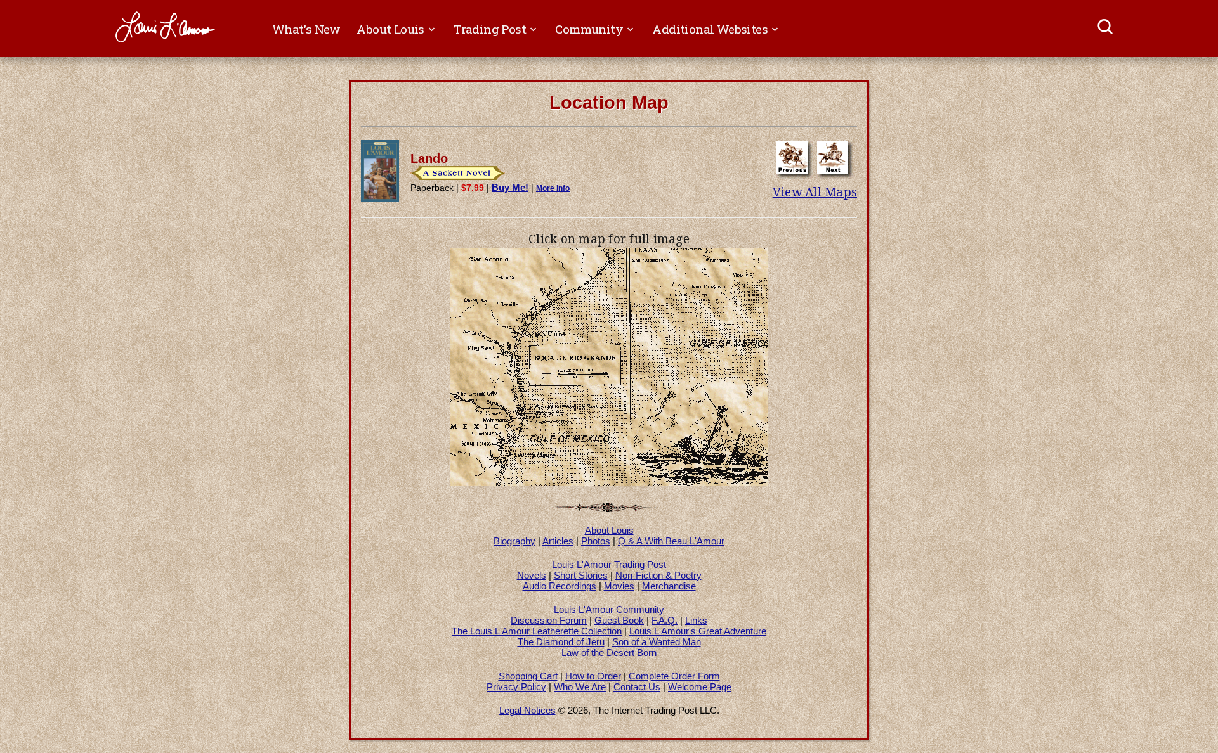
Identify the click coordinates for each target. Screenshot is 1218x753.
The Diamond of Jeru (561, 641)
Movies (619, 586)
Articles (557, 541)
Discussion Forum (549, 620)
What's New (306, 29)
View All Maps (815, 192)
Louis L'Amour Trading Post (609, 564)
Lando (429, 158)
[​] (1106, 28)
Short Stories (581, 575)
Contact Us (636, 686)
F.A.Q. (665, 620)
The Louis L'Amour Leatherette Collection (537, 631)
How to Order (593, 676)
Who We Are (580, 686)
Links (696, 620)
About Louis (609, 530)
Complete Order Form (674, 676)
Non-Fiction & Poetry (658, 575)
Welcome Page (699, 686)
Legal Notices (527, 710)
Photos (595, 541)
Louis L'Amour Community (609, 609)
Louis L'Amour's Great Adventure (697, 631)
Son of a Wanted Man (656, 641)
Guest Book (619, 620)
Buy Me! (510, 187)
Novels (531, 575)
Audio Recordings (559, 586)
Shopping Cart (528, 676)
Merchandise (669, 586)
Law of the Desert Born (609, 652)
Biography (514, 541)
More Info (553, 188)
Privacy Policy (516, 686)
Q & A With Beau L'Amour (671, 541)
